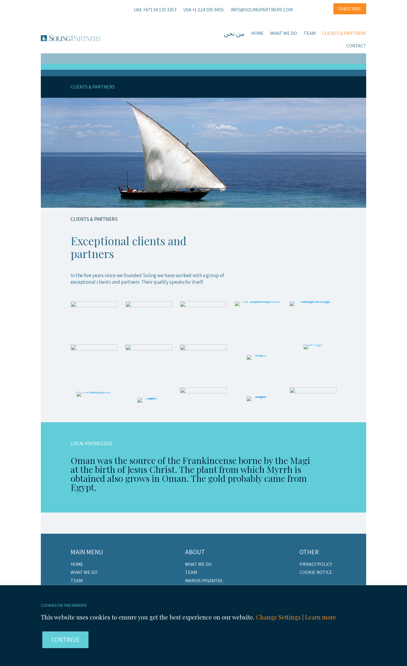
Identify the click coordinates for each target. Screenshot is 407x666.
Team (310, 33)
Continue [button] (65, 640)
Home (257, 33)
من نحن (234, 34)
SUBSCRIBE (349, 9)
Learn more (320, 617)
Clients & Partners (344, 33)
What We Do (283, 33)
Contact (356, 46)
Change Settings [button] (278, 617)
